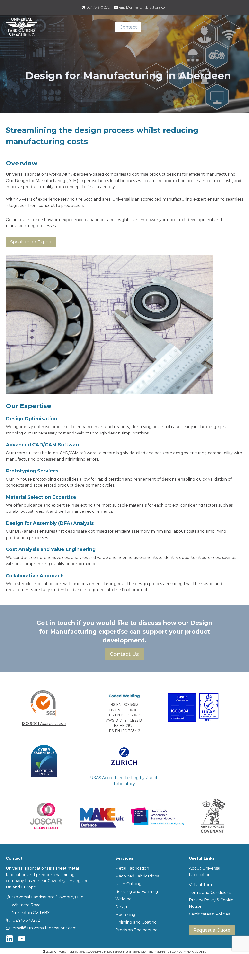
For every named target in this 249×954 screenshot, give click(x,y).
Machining (125, 914)
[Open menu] (238, 27)
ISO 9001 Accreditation (44, 723)
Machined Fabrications (137, 876)
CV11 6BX (41, 912)
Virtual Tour (201, 884)
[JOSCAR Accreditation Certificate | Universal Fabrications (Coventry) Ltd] (46, 816)
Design (122, 907)
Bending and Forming (136, 891)
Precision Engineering (136, 930)
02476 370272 (26, 920)
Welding (123, 899)
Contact (128, 27)
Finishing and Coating (136, 922)
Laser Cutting (128, 883)
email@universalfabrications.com (45, 928)
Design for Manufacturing (40, 180)
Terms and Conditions (210, 892)
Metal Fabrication (132, 868)
